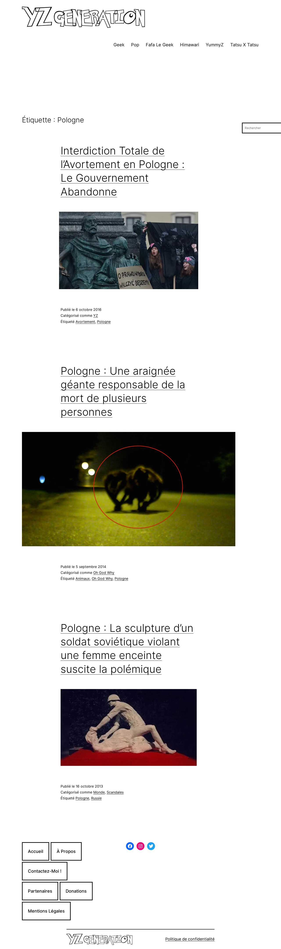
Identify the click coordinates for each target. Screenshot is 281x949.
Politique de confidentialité (189, 939)
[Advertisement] (140, 83)
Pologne (104, 321)
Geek (118, 44)
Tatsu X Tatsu (244, 44)
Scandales (115, 792)
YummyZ (215, 44)
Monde (99, 792)
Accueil (35, 851)
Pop (135, 44)
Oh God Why (103, 572)
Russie (96, 798)
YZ (95, 315)
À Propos (66, 851)
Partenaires (40, 891)
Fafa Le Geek (159, 44)
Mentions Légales (46, 911)
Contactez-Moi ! (44, 871)
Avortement (85, 321)
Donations (76, 891)
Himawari (189, 44)
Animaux (83, 578)
